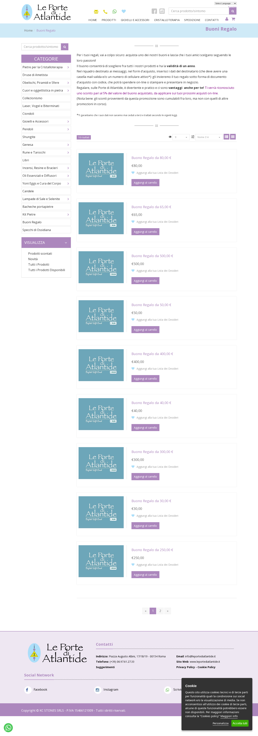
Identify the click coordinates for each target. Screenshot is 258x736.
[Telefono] (105, 11)
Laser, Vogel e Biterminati (40, 106)
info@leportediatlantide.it (200, 656)
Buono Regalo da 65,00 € (151, 207)
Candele (28, 191)
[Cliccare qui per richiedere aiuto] (8, 727)
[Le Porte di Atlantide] (57, 653)
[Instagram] (162, 11)
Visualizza (34, 242)
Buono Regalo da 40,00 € (151, 402)
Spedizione (192, 20)
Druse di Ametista (35, 75)
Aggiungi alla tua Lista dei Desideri (157, 172)
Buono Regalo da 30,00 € (151, 501)
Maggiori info (229, 716)
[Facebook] (154, 11)
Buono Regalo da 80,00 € (151, 157)
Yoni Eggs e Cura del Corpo (41, 183)
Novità (33, 259)
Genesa (27, 145)
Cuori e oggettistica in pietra (42, 90)
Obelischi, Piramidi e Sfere (40, 83)
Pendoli (27, 129)
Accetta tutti (240, 723)
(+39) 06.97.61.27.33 (122, 661)
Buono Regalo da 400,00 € (152, 353)
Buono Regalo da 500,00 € (152, 256)
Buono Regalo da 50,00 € (151, 304)
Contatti (212, 20)
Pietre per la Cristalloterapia (42, 67)
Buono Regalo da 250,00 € (152, 550)
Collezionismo (32, 98)
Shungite (28, 137)
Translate (232, 7)
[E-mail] (96, 11)
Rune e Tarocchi (33, 152)
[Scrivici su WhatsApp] (114, 11)
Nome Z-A (203, 137)
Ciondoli (28, 114)
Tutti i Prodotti (38, 264)
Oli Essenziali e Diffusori (39, 176)
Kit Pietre (29, 214)
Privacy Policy (185, 667)
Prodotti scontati (40, 253)
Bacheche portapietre (37, 207)
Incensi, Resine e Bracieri (40, 168)
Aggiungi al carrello (145, 182)
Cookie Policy (207, 667)
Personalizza (221, 723)
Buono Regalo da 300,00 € (152, 451)
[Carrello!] (233, 19)
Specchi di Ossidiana (36, 230)
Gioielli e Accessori (135, 20)
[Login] (226, 19)
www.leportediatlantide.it (205, 661)
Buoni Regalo (32, 222)
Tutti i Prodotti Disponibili (46, 270)
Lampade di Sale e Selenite (41, 199)
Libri (25, 160)
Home (92, 20)
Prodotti (109, 20)
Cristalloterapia (167, 20)
